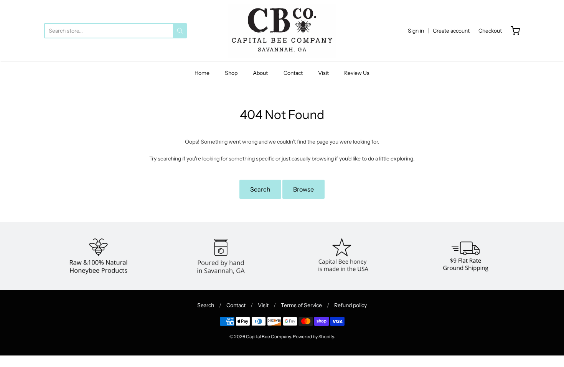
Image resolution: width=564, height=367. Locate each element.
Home (202, 72)
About (260, 72)
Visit (323, 72)
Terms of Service (301, 305)
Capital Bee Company (268, 336)
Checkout (490, 30)
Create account (451, 30)
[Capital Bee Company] (282, 31)
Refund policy (350, 305)
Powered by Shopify (313, 336)
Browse (303, 189)
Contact (293, 72)
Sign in (416, 30)
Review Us (356, 72)
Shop (231, 72)
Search (260, 189)
